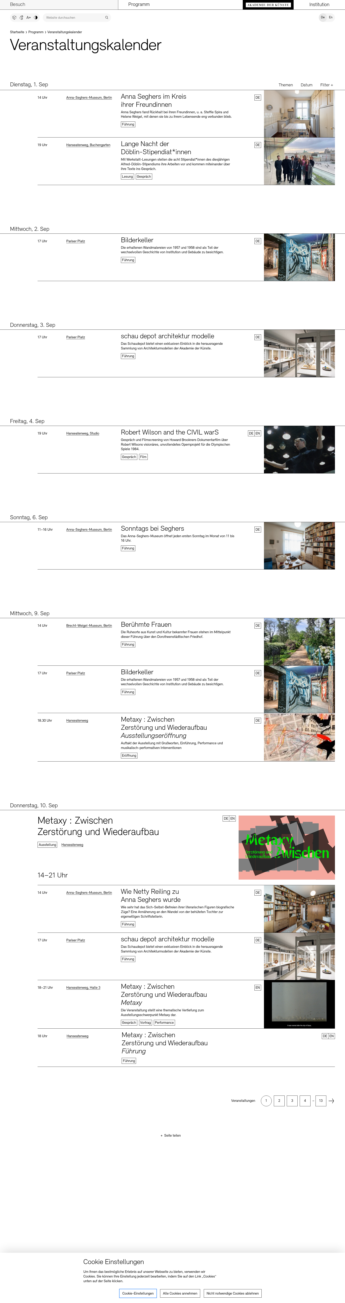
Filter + (326, 85)
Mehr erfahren (186, 113)
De (323, 17)
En (330, 17)
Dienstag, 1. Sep (29, 85)
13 (321, 1101)
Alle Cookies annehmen (180, 1293)
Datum (306, 85)
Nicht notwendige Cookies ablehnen (233, 1293)
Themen (286, 85)
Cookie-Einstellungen (138, 1293)
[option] (266, 1101)
